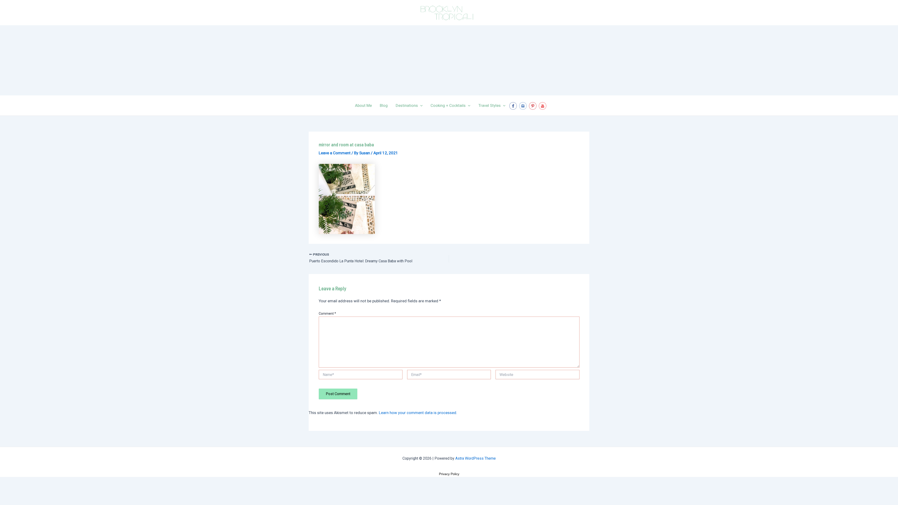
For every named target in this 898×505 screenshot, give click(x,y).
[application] (420, 105)
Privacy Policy (449, 474)
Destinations (407, 105)
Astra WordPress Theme (475, 458)
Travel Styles (489, 105)
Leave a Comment (335, 153)
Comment (327, 313)
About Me (363, 105)
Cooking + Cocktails (448, 105)
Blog (384, 105)
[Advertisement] (449, 60)
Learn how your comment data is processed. (418, 412)
